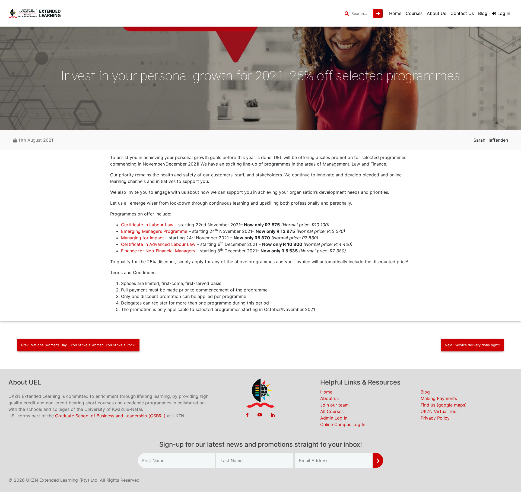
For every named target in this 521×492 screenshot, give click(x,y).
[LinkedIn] (272, 415)
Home (395, 13)
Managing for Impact (142, 237)
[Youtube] (260, 415)
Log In (503, 13)
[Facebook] (247, 415)
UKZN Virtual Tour (439, 411)
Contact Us (462, 13)
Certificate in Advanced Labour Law (158, 244)
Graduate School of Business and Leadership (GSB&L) (110, 415)
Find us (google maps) (444, 405)
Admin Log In (333, 418)
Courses (414, 13)
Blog (482, 13)
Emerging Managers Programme (154, 231)
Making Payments (439, 398)
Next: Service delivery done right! (472, 345)
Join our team (334, 405)
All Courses (332, 411)
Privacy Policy (435, 418)
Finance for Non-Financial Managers (158, 250)
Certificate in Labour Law (147, 224)
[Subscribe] (378, 460)
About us (329, 398)
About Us (436, 13)
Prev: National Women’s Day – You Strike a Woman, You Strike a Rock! (78, 345)
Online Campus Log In (342, 424)
